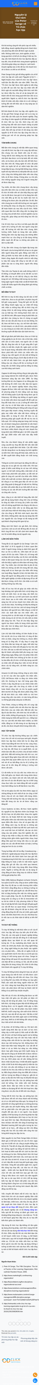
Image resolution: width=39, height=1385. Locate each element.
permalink (13, 1333)
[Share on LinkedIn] (29, 1323)
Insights (10, 23)
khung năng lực (30, 1210)
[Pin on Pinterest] (25, 1323)
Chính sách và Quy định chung (27, 1384)
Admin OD (35, 24)
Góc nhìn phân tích (22, 1331)
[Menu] (35, 3)
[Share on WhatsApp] (10, 1323)
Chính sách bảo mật (9, 1384)
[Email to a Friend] (21, 1323)
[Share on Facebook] (14, 1323)
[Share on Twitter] (17, 1323)
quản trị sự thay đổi (10, 1207)
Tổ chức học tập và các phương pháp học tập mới (10, 1339)
